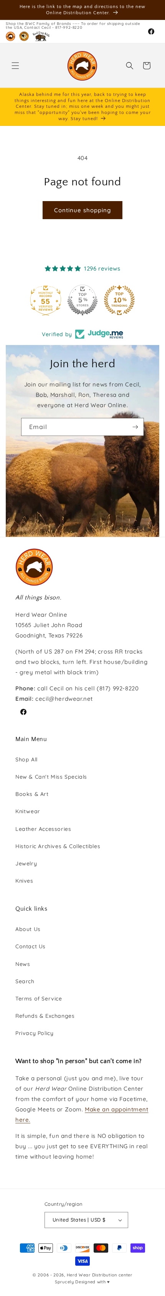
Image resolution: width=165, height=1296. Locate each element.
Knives (24, 880)
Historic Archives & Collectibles (57, 846)
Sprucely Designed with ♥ (82, 1281)
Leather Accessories (43, 828)
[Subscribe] (135, 427)
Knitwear (27, 811)
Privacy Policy (34, 1033)
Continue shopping (82, 210)
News (22, 964)
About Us (28, 929)
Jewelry (26, 863)
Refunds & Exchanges (44, 1015)
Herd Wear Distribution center (99, 1275)
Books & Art (32, 794)
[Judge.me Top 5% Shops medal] (82, 300)
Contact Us (30, 946)
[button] (15, 65)
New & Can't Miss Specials (51, 776)
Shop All (26, 759)
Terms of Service (38, 998)
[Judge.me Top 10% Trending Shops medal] (119, 300)
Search (25, 981)
